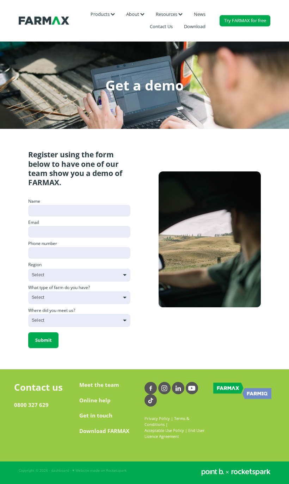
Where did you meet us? (51, 310)
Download (194, 26)
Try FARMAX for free (245, 20)
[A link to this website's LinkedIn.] (178, 388)
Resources (167, 14)
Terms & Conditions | (166, 421)
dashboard (60, 470)
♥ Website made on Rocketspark (99, 470)
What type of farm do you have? (59, 287)
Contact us (38, 387)
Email (33, 222)
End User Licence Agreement (174, 433)
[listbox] (79, 275)
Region (35, 265)
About (133, 14)
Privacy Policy (157, 418)
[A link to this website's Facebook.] (150, 388)
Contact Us (161, 26)
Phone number (42, 243)
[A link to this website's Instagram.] (164, 388)
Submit (43, 340)
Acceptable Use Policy (164, 430)
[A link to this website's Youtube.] (192, 388)
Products (101, 14)
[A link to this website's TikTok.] (150, 400)
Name (34, 201)
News (199, 14)
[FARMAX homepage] (44, 20)
